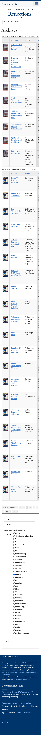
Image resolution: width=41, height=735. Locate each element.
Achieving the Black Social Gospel (15, 382)
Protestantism (21, 545)
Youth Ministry (21, 571)
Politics (18, 574)
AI (16, 580)
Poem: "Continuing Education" (16, 443)
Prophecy (19, 542)
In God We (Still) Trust (15, 152)
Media (17, 627)
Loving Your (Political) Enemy (16, 396)
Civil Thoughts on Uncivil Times (16, 100)
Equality (18, 583)
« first (5, 507)
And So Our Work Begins (16, 225)
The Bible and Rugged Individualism (16, 127)
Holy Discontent (15, 256)
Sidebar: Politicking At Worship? (16, 273)
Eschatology (20, 607)
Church (18, 592)
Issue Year (8, 530)
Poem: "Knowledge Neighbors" (16, 366)
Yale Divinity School (23, 713)
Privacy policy (25, 703)
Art (16, 586)
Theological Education (24, 536)
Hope (17, 618)
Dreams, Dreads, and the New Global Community (16, 62)
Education (19, 601)
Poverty (18, 539)
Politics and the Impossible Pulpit (15, 74)
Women (18, 568)
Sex (16, 551)
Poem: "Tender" (14, 287)
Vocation (18, 565)
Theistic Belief (20, 556)
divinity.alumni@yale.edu (20, 679)
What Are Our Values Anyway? (15, 319)
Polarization (20, 562)
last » (15, 511)
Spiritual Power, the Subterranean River (16, 114)
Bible (17, 589)
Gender (18, 615)
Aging (17, 533)
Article (14, 40)
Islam (17, 624)
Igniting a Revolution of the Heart (16, 140)
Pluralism (19, 577)
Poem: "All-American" (15, 194)
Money (18, 630)
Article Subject (19, 530)
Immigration (20, 621)
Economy (18, 598)
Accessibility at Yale (10, 703)
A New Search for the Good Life (15, 243)
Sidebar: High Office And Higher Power (15, 428)
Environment (20, 604)
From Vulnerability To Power (16, 211)
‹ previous (14, 507)
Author (28, 40)
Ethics (17, 612)
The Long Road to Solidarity (15, 412)
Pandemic (19, 609)
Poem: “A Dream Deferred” (15, 180)
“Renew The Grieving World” (16, 489)
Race (17, 548)
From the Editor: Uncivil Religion (14, 305)
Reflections (20, 14)
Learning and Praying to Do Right (16, 87)
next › (8, 511)
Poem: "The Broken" (15, 473)
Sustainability (20, 554)
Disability (19, 595)
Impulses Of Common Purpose (16, 350)
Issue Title (8, 520)
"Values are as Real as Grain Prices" (16, 47)
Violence (18, 559)
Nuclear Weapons (22, 633)
